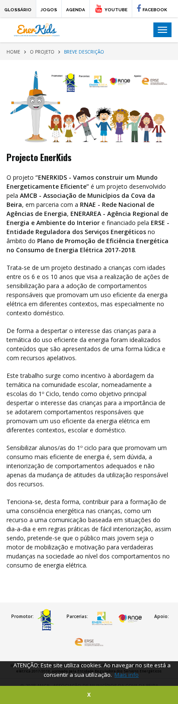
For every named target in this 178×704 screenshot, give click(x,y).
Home (13, 52)
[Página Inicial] (76, 29)
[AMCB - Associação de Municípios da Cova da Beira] (46, 620)
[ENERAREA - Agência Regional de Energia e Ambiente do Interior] (102, 620)
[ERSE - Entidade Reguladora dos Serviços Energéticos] (89, 643)
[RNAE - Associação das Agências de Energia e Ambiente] (130, 620)
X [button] (89, 694)
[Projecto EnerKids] (89, 107)
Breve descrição (84, 52)
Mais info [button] (126, 675)
